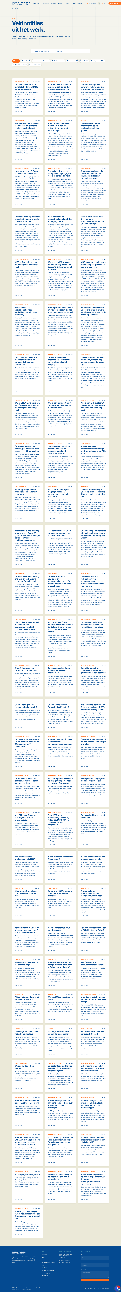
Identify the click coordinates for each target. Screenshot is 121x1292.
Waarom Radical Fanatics (48, 1262)
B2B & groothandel (72, 61)
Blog (43, 1265)
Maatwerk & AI (26, 61)
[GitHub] (88, 1288)
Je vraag (83, 1269)
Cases (43, 1259)
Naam (82, 1254)
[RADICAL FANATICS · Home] (21, 3)
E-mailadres (84, 1261)
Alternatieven (45, 1275)
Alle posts (16, 61)
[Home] (12, 8)
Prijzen (43, 1257)
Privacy (92, 1288)
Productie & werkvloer (58, 61)
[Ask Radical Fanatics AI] (99, 3)
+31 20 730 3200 (65, 1262)
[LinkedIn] (85, 1288)
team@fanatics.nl (65, 1260)
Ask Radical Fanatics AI (48, 1270)
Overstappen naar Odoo (97, 61)
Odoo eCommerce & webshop (41, 61)
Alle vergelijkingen (46, 1273)
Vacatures (44, 1267)
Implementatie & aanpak (20, 64)
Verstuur (95, 1280)
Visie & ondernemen (35, 64)
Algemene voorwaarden (102, 1288)
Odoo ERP (44, 1254)
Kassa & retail (84, 61)
